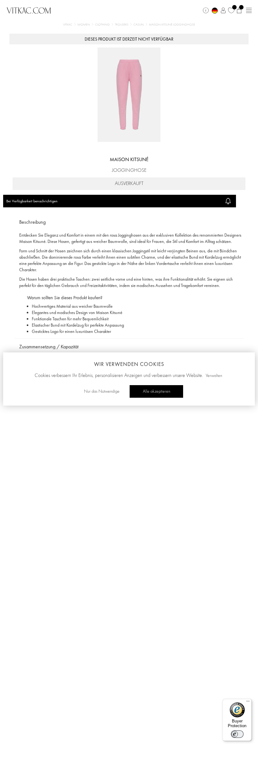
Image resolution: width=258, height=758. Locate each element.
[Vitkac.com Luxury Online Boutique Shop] (28, 10)
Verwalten (214, 375)
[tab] (129, 222)
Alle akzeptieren (156, 391)
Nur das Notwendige (102, 391)
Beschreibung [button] (32, 222)
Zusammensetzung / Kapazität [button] (48, 346)
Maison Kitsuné (129, 159)
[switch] (237, 734)
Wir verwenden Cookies (129, 364)
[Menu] (248, 702)
